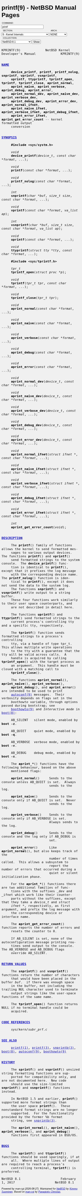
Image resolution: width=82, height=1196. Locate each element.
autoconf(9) (21, 694)
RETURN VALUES (14, 964)
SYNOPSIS (9, 137)
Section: (8, 30)
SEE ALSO (9, 1040)
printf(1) (19, 1048)
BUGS (5, 1146)
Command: (9, 23)
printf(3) (40, 1048)
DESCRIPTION (12, 538)
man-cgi (29, 1191)
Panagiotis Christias (49, 1191)
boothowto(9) (22, 709)
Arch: (56, 30)
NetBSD (60, 1188)
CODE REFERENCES (16, 1022)
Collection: (10, 38)
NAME (5, 65)
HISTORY (8, 1062)
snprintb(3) (63, 1048)
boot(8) (8, 713)
